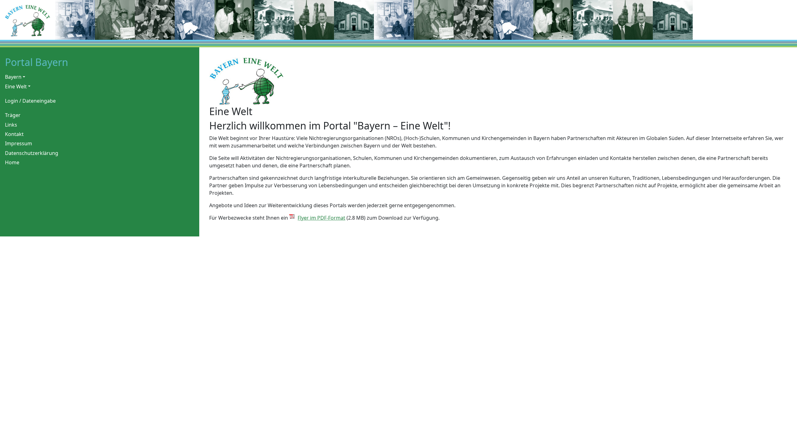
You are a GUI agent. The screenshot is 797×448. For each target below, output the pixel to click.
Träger (13, 115)
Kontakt (14, 134)
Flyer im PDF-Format (321, 217)
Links (11, 124)
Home (12, 162)
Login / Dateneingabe (30, 100)
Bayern (13, 76)
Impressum (18, 143)
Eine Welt (16, 86)
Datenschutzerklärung (31, 153)
